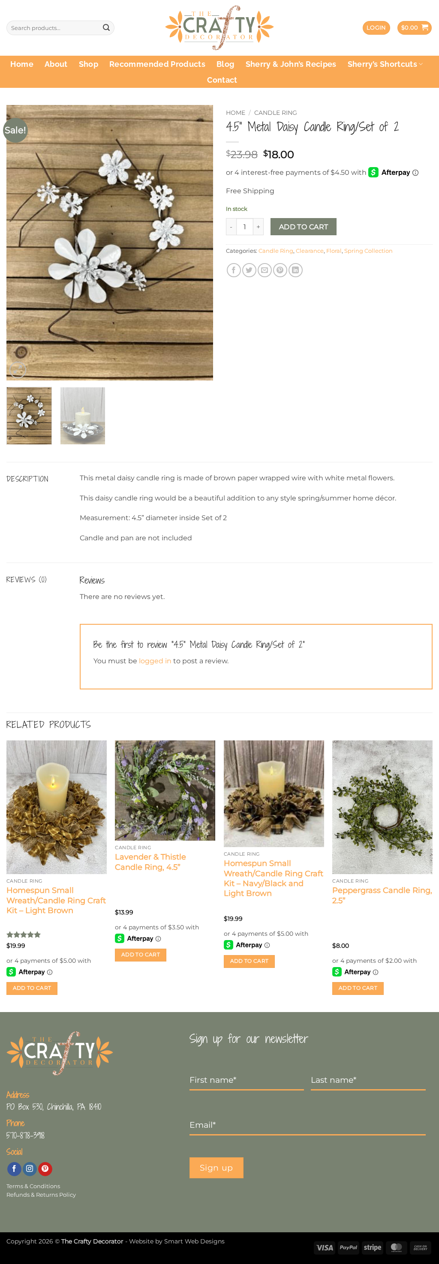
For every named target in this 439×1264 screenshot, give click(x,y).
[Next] (198, 242)
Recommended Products (157, 64)
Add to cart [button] (32, 988)
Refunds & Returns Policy (41, 1195)
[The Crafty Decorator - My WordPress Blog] (219, 28)
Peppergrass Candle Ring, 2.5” (382, 895)
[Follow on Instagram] (30, 1169)
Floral (334, 251)
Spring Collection (368, 251)
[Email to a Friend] (265, 270)
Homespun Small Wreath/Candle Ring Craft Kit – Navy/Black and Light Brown (273, 878)
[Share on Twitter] (249, 270)
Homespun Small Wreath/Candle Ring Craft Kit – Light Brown (56, 900)
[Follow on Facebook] (14, 1169)
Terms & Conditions (33, 1186)
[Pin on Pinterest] (280, 270)
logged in (155, 661)
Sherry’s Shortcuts (382, 64)
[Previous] (21, 242)
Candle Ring (275, 112)
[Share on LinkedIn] (296, 270)
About (56, 64)
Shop (88, 64)
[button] (376, 28)
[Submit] (106, 28)
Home (21, 64)
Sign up (216, 1167)
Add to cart (303, 227)
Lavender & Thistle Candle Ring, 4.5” (150, 862)
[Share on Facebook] (234, 270)
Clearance (310, 251)
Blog (225, 64)
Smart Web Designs (194, 1241)
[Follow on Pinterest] (45, 1169)
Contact (222, 79)
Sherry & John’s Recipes (291, 64)
